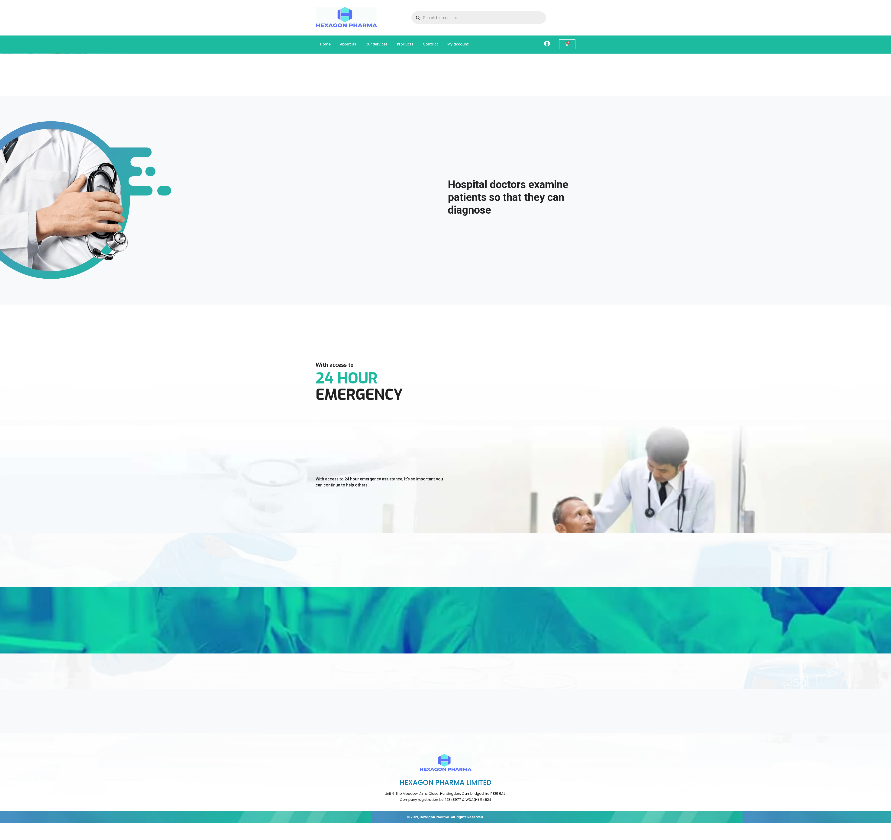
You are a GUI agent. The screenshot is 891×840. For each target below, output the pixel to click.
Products (405, 44)
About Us (348, 44)
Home (325, 44)
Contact (430, 44)
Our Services (376, 44)
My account (458, 44)
